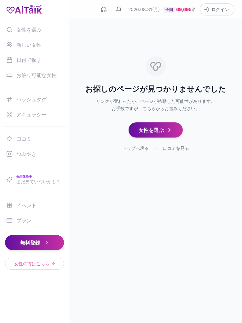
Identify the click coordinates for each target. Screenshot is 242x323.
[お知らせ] (118, 9)
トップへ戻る (135, 148)
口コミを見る (176, 148)
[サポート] (103, 9)
